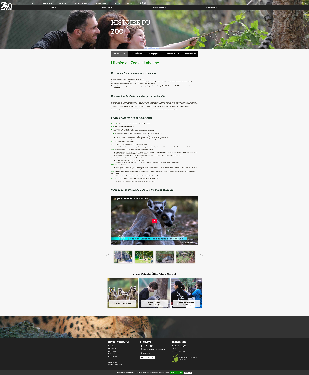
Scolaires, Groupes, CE (179, 346)
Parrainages (211, 7)
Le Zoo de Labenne (46, 3)
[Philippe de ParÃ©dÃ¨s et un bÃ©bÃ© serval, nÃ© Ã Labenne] (123, 257)
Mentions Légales (112, 362)
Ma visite (111, 346)
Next (200, 256)
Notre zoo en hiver (189, 53)
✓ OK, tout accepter (176, 372)
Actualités (116, 3)
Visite (53, 7)
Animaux (106, 7)
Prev (108, 256)
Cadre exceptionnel (172, 53)
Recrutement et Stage (178, 351)
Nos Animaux (112, 348)
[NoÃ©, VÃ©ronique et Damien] (144, 257)
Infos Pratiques (101, 3)
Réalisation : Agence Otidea (115, 364)
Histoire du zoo (119, 53)
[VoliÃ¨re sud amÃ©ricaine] (165, 257)
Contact (130, 3)
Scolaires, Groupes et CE (81, 3)
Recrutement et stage (154, 54)
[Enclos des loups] (185, 257)
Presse (174, 348)
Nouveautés (62, 3)
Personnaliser (188, 372)
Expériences (158, 7)
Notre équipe (137, 53)
